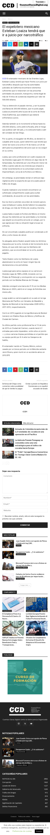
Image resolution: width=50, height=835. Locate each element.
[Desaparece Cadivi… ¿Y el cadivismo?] (8, 555)
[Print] (36, 44)
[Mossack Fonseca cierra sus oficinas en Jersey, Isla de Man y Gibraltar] (8, 566)
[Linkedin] (26, 44)
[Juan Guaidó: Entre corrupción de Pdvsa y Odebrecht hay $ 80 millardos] (8, 544)
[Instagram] (18, 723)
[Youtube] (31, 723)
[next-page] (7, 463)
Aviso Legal (35, 816)
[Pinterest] (15, 44)
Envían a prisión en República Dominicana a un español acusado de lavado (37, 386)
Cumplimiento (7, 611)
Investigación (20, 578)
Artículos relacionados (12, 423)
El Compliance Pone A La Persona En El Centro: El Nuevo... (11, 616)
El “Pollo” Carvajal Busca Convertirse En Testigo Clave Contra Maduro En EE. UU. (31, 454)
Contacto (14, 816)
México (10, 19)
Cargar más (24, 585)
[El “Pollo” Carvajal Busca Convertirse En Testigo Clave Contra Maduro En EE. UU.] (8, 455)
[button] (4, 13)
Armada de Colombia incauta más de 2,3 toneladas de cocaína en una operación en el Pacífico (31, 432)
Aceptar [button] (39, 831)
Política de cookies (24, 816)
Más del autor (28, 423)
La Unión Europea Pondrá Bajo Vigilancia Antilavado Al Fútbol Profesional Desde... (36, 616)
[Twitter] (10, 44)
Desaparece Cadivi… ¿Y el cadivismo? (30, 552)
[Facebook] (4, 44)
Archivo (19, 545)
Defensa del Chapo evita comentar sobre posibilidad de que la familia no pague (12, 386)
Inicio (4, 19)
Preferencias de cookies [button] (22, 831)
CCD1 (6, 41)
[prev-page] (3, 463)
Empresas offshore (22, 567)
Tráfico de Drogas (14, 22)
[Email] (31, 44)
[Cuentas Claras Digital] (25, 5)
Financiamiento (21, 554)
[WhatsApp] (20, 44)
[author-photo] (25, 408)
